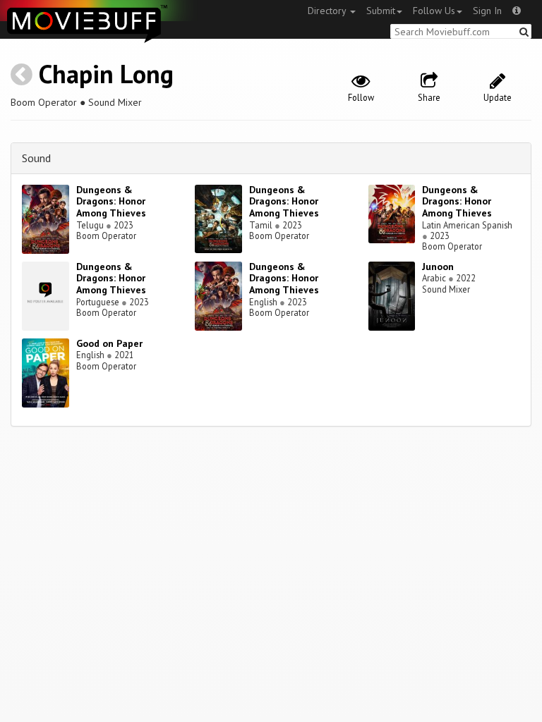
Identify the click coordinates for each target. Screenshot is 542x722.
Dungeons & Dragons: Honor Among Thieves (111, 201)
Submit (380, 10)
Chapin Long (106, 73)
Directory (328, 10)
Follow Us (434, 10)
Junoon (438, 266)
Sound (36, 158)
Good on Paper (109, 343)
